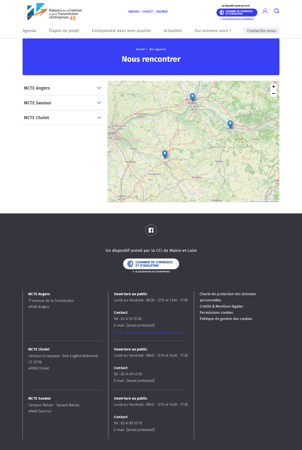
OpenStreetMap (263, 201)
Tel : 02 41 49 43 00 (128, 374)
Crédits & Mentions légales (221, 306)
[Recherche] (276, 11)
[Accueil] (53, 11)
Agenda (29, 30)
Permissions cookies (216, 312)
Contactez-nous (261, 30)
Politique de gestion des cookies (226, 319)
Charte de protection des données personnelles (228, 297)
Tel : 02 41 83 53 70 (128, 423)
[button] (265, 11)
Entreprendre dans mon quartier (121, 30)
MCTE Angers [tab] (37, 88)
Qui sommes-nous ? (213, 30)
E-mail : (134, 325)
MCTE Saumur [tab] (37, 102)
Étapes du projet (64, 30)
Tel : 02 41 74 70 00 (128, 319)
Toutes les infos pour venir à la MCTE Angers (149, 332)
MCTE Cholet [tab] (36, 117)
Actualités (173, 30)
